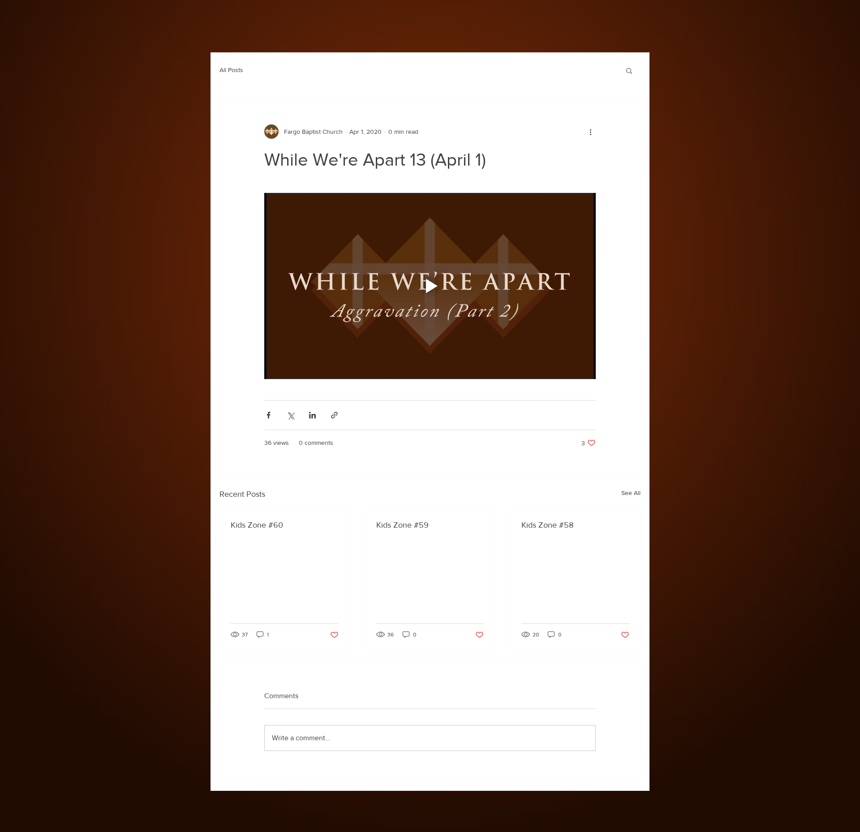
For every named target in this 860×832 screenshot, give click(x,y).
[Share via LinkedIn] (312, 415)
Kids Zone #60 (257, 525)
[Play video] (430, 286)
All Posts (231, 69)
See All (631, 492)
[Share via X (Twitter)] (290, 415)
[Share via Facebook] (268, 415)
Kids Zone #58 (547, 525)
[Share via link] (334, 415)
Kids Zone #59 (402, 525)
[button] (629, 70)
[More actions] (590, 131)
